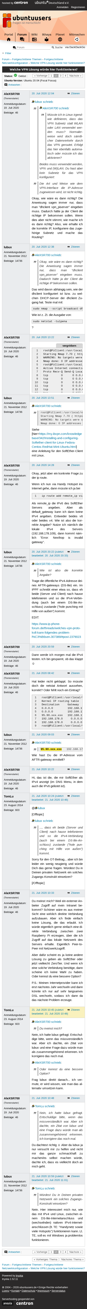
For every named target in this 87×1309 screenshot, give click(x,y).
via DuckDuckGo (75, 47)
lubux (38, 102)
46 (16, 112)
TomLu (9, 796)
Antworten (14, 84)
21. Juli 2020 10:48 (43, 1098)
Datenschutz (28, 1290)
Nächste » (75, 75)
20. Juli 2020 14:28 (43, 465)
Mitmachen (77, 35)
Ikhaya (46, 35)
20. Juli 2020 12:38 (43, 246)
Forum (22, 35)
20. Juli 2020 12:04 (43, 93)
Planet (60, 35)
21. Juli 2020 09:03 (43, 734)
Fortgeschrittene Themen (26, 59)
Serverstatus (58, 1290)
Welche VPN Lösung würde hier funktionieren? (58, 63)
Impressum (43, 1290)
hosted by (8, 3)
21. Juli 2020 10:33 (43, 893)
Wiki (34, 35)
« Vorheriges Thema (45, 1259)
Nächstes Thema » (72, 1259)
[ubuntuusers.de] (27, 22)
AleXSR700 (12, 94)
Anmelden (62, 7)
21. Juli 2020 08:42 (43, 673)
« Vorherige (40, 75)
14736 (18, 261)
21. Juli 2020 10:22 (43, 769)
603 (17, 810)
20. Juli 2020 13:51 (43, 398)
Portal (8, 35)
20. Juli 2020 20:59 (43, 646)
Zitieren (75, 93)
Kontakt (15, 1290)
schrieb (48, 102)
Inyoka (19, 1275)
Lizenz (5, 1290)
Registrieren (78, 7)
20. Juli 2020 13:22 (43, 337)
